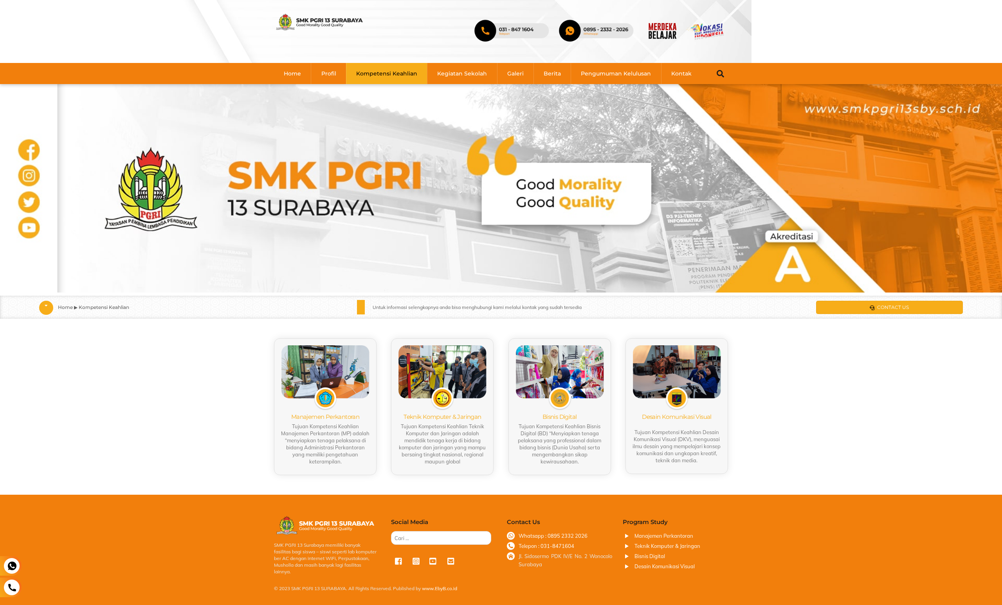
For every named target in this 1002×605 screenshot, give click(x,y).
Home (292, 73)
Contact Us (893, 307)
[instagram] (416, 560)
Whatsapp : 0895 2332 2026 (553, 536)
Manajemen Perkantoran (663, 536)
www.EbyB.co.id (439, 588)
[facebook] (399, 560)
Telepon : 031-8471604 (546, 546)
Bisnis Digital (649, 556)
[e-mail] (450, 560)
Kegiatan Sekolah (462, 73)
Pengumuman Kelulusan (616, 73)
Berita (552, 73)
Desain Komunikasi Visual (664, 566)
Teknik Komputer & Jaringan (667, 546)
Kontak (681, 73)
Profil (328, 73)
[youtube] (433, 560)
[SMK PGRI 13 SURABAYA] (319, 28)
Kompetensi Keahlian (386, 73)
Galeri (515, 73)
